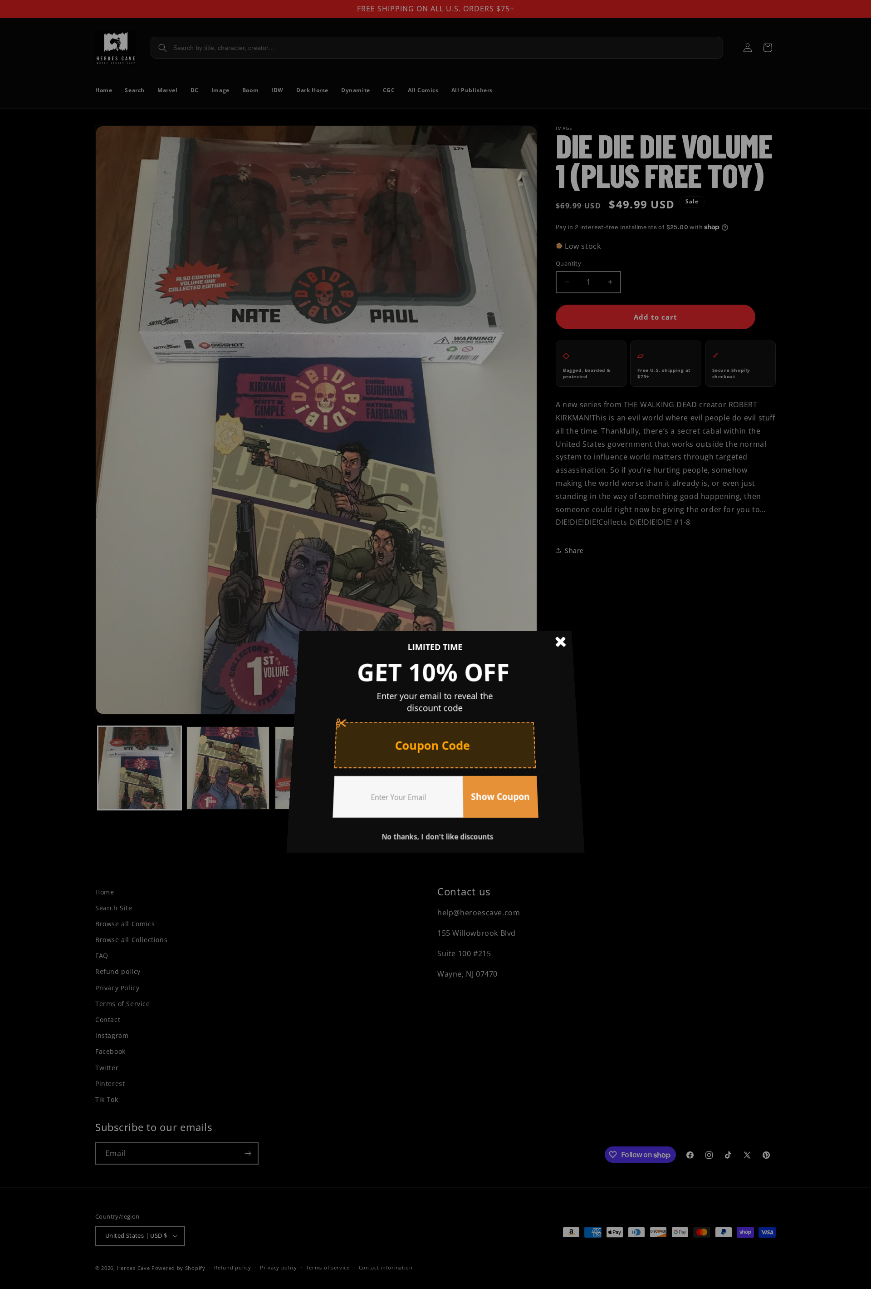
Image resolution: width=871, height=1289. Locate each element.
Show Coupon (496, 786)
